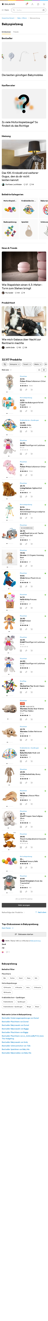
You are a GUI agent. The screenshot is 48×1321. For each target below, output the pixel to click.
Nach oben (42, 912)
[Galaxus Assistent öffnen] (38, 4)
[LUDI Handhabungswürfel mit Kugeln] (24, 404)
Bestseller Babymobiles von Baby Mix (16, 1053)
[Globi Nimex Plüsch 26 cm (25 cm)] (24, 580)
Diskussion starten (25, 934)
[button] (45, 376)
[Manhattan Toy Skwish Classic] (24, 687)
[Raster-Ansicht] (39, 370)
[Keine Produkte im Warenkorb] (44, 4)
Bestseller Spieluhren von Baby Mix (15, 1049)
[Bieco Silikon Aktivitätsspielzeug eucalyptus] (24, 511)
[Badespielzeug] (10, 229)
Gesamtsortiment (8, 18)
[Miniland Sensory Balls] (24, 862)
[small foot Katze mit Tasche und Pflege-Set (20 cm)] (24, 534)
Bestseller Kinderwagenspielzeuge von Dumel (20, 1018)
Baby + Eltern (22, 18)
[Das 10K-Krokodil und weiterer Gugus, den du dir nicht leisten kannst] (24, 160)
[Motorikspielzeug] (10, 208)
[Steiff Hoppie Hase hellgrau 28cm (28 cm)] (24, 819)
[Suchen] (14, 10)
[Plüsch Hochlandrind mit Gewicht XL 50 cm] (24, 841)
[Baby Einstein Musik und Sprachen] (24, 755)
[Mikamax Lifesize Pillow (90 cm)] (24, 797)
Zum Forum (6, 928)
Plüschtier (23, 376)
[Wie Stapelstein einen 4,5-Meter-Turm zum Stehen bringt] (24, 270)
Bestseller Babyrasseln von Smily (15, 1042)
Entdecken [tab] (6, 32)
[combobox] (5, 364)
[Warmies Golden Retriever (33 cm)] (24, 733)
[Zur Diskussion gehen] (24, 946)
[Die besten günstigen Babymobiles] (24, 57)
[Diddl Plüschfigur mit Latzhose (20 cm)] (24, 644)
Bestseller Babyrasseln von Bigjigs (15, 1029)
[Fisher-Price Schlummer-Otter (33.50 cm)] (24, 383)
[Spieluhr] (29, 229)
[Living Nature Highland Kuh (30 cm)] (24, 490)
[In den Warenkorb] (31, 389)
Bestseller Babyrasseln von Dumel (15, 1025)
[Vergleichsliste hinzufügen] (21, 389)
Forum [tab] (16, 32)
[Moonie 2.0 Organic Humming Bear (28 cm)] (24, 558)
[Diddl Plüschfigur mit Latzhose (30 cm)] (24, 447)
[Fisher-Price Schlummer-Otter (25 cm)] (24, 468)
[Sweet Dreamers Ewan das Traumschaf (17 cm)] (24, 884)
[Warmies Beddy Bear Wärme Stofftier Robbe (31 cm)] (24, 710)
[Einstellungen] (26, 4)
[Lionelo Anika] (24, 426)
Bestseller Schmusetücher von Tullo (16, 1046)
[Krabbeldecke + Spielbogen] (29, 208)
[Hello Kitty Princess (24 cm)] (24, 601)
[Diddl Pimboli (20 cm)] (24, 623)
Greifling (23, 681)
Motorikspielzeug (26, 398)
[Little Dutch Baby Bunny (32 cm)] (24, 776)
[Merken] (26, 389)
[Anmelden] (32, 4)
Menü (6, 10)
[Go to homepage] (8, 4)
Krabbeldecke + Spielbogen (29, 420)
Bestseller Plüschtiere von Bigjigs (15, 1032)
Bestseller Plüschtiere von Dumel (15, 1022)
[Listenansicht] (44, 370)
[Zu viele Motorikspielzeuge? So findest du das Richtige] (24, 106)
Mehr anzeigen (24, 905)
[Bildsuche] (43, 10)
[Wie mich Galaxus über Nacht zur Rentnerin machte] (24, 325)
